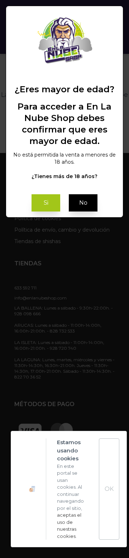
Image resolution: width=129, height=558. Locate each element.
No (83, 202)
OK (109, 488)
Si (46, 202)
